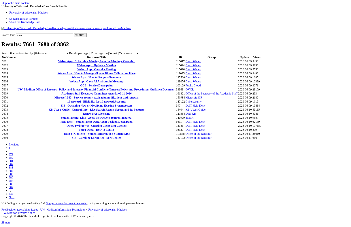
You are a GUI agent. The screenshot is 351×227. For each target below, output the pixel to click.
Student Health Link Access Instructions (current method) (96, 117)
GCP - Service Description (96, 85)
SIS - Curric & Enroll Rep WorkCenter (96, 137)
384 (11, 170)
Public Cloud (193, 85)
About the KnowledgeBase (24, 22)
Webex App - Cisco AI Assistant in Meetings (96, 81)
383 (11, 167)
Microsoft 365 (194, 97)
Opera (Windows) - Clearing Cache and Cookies (97, 125)
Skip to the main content (15, 3)
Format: (113, 53)
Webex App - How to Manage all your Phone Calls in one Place (96, 73)
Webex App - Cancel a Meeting (96, 69)
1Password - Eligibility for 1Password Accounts (96, 101)
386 (11, 177)
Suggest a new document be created (66, 203)
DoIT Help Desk (195, 105)
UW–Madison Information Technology (62, 209)
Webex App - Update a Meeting (96, 65)
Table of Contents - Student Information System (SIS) (96, 133)
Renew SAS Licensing (96, 113)
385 (11, 174)
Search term (8, 35)
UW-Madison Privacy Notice (18, 212)
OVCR (190, 89)
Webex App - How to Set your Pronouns (96, 77)
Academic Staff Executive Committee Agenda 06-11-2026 (96, 93)
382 (11, 164)
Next (11, 197)
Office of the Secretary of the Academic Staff (211, 93)
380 (11, 157)
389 (11, 187)
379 (11, 154)
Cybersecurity (194, 101)
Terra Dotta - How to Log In (96, 129)
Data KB (191, 113)
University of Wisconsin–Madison (107, 209)
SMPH (190, 117)
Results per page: (79, 53)
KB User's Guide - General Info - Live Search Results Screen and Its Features (96, 109)
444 (11, 193)
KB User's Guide (195, 109)
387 (11, 180)
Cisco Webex (193, 61)
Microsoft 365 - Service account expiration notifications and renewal (96, 97)
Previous (14, 144)
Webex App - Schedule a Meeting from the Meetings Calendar (96, 61)
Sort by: (29, 53)
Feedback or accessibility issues (19, 209)
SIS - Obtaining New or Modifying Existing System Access (96, 105)
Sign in (5, 222)
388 (11, 184)
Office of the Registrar (198, 133)
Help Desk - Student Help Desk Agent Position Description (97, 121)
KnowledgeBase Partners (23, 18)
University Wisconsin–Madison (28, 12)
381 (11, 160)
